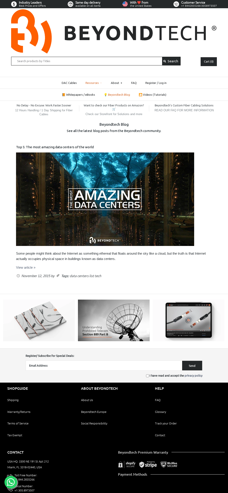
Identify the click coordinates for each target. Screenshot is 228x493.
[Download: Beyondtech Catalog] (39, 340)
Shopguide (17, 388)
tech (98, 276)
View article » (25, 267)
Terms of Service (17, 423)
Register (150, 82)
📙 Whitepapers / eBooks (78, 94)
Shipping (12, 400)
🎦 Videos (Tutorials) (152, 94)
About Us (87, 400)
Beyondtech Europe (93, 411)
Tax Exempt (14, 435)
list (91, 276)
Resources (94, 82)
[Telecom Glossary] (114, 340)
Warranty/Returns (19, 411)
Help (159, 388)
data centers (79, 276)
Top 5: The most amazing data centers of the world (55, 147)
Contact (160, 435)
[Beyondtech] (114, 12)
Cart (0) (209, 61)
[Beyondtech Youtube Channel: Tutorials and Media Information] (188, 340)
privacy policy (193, 375)
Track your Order (166, 423)
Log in (163, 82)
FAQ (134, 82)
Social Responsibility (94, 423)
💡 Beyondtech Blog (117, 94)
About (116, 82)
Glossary (160, 411)
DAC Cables (69, 82)
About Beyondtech (99, 388)
